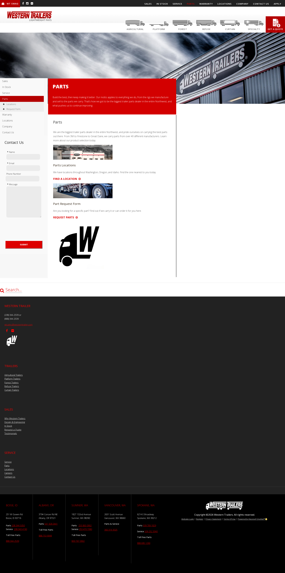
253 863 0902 (85, 525)
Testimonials (10, 433)
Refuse (206, 29)
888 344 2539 (12, 541)
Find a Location (66, 179)
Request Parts (64, 217)
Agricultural (135, 29)
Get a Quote (275, 29)
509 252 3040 (151, 531)
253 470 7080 (85, 529)
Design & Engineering (14, 422)
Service (6, 93)
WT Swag (12, 3)
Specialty (254, 29)
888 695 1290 (143, 543)
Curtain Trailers (11, 390)
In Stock (6, 87)
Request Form (13, 109)
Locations (11, 104)
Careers (8, 473)
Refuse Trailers (11, 386)
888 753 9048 (45, 535)
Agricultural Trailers (13, 375)
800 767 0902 (78, 541)
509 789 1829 (149, 525)
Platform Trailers (12, 378)
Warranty (7, 114)
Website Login (187, 519)
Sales (5, 81)
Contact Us (8, 132)
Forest (182, 29)
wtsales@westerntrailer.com (18, 324)
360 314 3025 (110, 529)
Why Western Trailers (14, 418)
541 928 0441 (51, 523)
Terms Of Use (230, 519)
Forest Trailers (11, 382)
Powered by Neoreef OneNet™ (251, 519)
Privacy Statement (213, 519)
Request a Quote (12, 429)
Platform (159, 29)
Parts (5, 99)
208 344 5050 (18, 525)
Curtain (230, 29)
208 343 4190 (20, 529)
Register (199, 519)
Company (7, 126)
